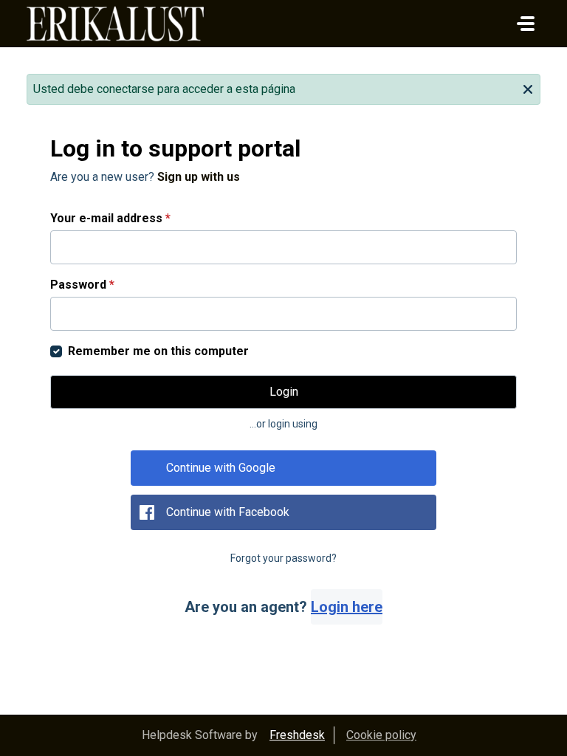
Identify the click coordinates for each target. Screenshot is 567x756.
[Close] (528, 88)
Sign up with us (198, 177)
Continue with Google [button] (220, 468)
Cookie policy (381, 735)
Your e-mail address (110, 218)
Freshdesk (297, 735)
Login (283, 392)
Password (82, 285)
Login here (346, 607)
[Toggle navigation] (525, 23)
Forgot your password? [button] (283, 558)
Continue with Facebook (227, 512)
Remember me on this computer (158, 351)
